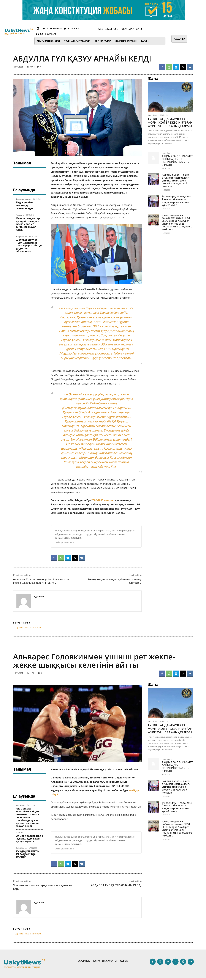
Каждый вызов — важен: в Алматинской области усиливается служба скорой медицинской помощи (176, 180)
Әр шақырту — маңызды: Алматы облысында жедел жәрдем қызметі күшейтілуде (177, 201)
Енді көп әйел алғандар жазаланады (24, 205)
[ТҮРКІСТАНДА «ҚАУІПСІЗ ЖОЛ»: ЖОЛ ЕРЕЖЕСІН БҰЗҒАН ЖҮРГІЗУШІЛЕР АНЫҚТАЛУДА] (170, 97)
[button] (38, 28)
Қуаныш (39, 596)
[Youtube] (191, 962)
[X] (183, 67)
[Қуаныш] (23, 601)
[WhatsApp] (169, 67)
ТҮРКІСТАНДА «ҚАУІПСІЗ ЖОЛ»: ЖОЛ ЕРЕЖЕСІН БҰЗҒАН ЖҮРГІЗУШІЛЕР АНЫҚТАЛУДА (170, 122)
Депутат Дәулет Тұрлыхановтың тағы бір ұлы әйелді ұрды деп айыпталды (29, 245)
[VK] (190, 67)
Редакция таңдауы (23, 199)
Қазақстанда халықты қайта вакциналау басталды (114, 580)
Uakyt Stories (21, 236)
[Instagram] (160, 962)
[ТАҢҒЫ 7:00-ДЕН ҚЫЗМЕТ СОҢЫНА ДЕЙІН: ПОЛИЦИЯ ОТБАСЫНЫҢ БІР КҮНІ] (153, 158)
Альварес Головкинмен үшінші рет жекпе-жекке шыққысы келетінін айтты (41, 580)
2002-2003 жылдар (102, 500)
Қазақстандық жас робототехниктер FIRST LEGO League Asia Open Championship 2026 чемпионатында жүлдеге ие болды (177, 222)
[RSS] (175, 962)
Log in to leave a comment (28, 627)
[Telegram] (176, 67)
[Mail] (168, 962)
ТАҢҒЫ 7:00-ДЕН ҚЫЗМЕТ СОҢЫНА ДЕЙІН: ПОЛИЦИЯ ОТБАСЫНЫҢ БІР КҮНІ (177, 160)
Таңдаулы (20, 215)
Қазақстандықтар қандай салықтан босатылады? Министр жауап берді (28, 224)
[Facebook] (162, 67)
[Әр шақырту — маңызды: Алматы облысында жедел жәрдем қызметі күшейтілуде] (153, 201)
